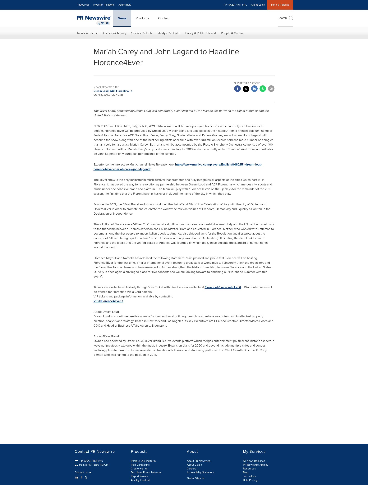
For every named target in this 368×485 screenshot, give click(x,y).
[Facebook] (81, 477)
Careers (191, 469)
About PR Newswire (198, 461)
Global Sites (194, 478)
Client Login (258, 5)
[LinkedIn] (77, 477)
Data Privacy (250, 480)
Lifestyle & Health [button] (168, 33)
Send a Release (280, 5)
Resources (83, 5)
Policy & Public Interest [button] (200, 33)
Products (142, 18)
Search (282, 18)
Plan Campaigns (140, 465)
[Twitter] (86, 477)
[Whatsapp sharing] (263, 89)
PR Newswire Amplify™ (256, 465)
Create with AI (139, 469)
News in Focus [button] (87, 33)
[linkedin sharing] (254, 89)
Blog (245, 472)
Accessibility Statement (200, 472)
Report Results (140, 476)
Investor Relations (104, 5)
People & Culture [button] (232, 33)
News (122, 18)
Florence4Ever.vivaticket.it (223, 287)
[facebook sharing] (237, 89)
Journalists (124, 5)
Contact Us (82, 472)
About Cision (194, 465)
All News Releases (254, 461)
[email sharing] (271, 89)
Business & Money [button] (114, 33)
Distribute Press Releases (146, 472)
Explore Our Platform (143, 461)
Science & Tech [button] (141, 33)
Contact (164, 18)
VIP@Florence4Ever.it (108, 301)
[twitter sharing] (246, 89)
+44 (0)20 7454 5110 (91, 461)
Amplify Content (140, 480)
